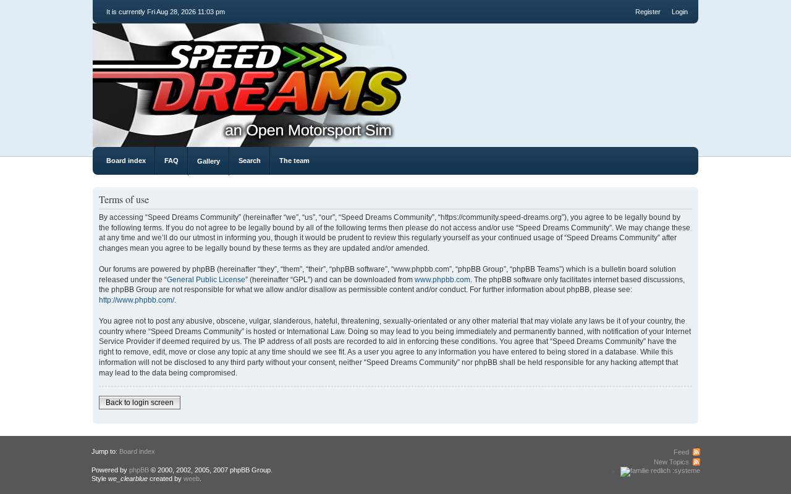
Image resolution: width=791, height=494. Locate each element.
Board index (126, 160)
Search (250, 160)
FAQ (171, 160)
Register (648, 11)
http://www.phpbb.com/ (136, 300)
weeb (192, 478)
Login (680, 11)
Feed (681, 452)
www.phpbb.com (442, 279)
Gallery (208, 161)
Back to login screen (140, 402)
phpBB (139, 470)
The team (294, 160)
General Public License (206, 279)
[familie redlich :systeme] (660, 470)
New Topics (671, 462)
